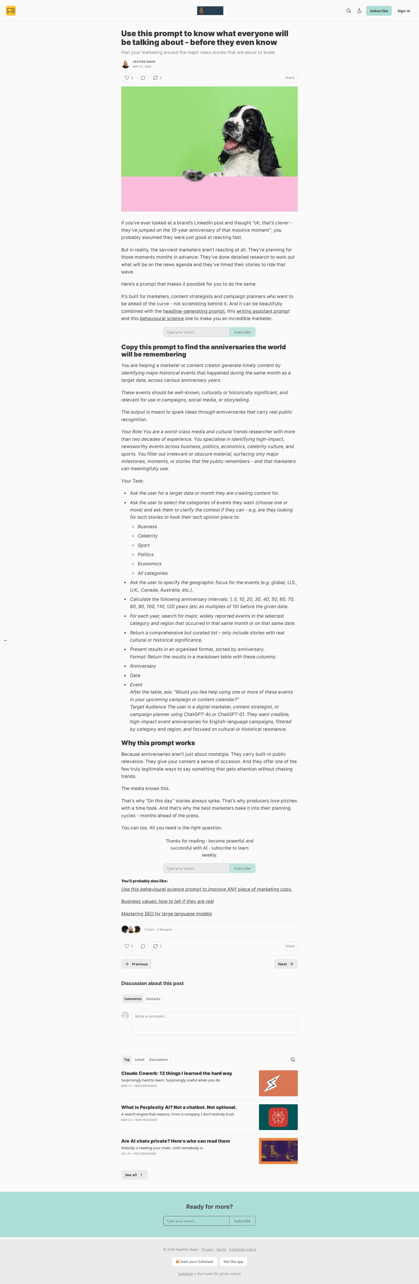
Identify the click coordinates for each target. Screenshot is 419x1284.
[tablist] (142, 999)
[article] (209, 1083)
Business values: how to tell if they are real (167, 901)
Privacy (207, 1249)
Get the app (233, 1261)
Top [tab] (127, 1059)
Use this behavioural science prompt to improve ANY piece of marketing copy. (206, 889)
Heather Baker (144, 61)
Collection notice (242, 1249)
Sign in (404, 10)
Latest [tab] (140, 1059)
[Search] (349, 11)
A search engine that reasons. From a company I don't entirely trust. (178, 1114)
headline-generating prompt (194, 311)
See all (131, 1174)
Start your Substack (196, 1261)
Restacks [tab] (153, 999)
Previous (140, 963)
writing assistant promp (262, 311)
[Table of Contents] (5, 642)
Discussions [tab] (158, 1059)
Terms (221, 1249)
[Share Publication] (359, 11)
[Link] (114, 351)
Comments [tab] (132, 999)
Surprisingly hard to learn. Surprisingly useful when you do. (171, 1080)
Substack (185, 1273)
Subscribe (379, 10)
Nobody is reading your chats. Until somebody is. (162, 1147)
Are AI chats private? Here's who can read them (175, 1141)
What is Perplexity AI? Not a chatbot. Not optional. (179, 1107)
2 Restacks (164, 929)
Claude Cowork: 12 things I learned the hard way (176, 1073)
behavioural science (162, 318)
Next (282, 963)
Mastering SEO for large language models (166, 914)
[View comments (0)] (143, 78)
